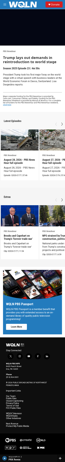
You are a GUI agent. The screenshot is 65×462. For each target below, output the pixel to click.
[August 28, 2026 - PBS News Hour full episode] (20, 140)
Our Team (11, 396)
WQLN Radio (12, 416)
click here (7, 105)
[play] (4, 458)
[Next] (61, 124)
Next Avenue (12, 424)
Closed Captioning (14, 401)
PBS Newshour (9, 51)
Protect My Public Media (17, 426)
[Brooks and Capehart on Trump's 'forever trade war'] (20, 215)
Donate (55, 4)
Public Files (11, 398)
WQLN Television (14, 413)
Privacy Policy (12, 403)
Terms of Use (12, 406)
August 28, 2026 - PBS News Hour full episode (19, 161)
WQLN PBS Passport (19, 304)
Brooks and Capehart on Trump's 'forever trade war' (18, 237)
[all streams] (61, 458)
